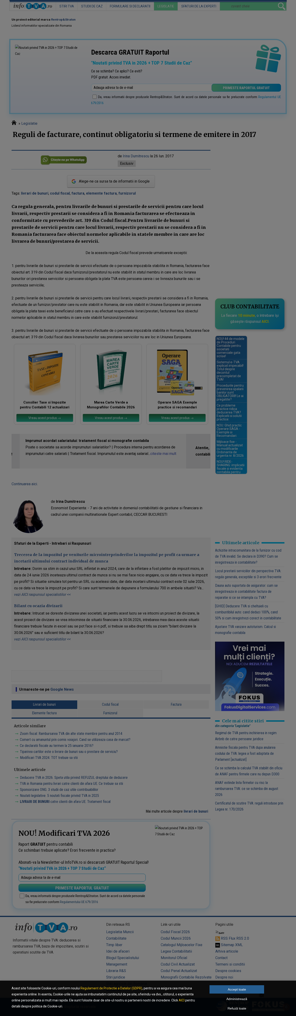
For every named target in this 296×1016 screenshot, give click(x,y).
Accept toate (237, 989)
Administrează (236, 999)
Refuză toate (237, 1008)
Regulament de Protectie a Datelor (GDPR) (111, 988)
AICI (182, 1000)
